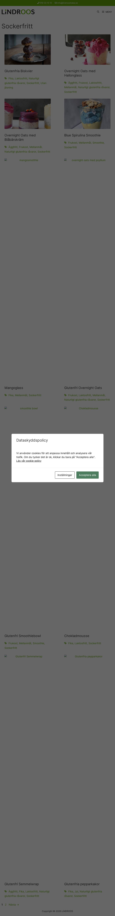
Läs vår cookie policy (28, 460)
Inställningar (65, 475)
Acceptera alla (87, 475)
